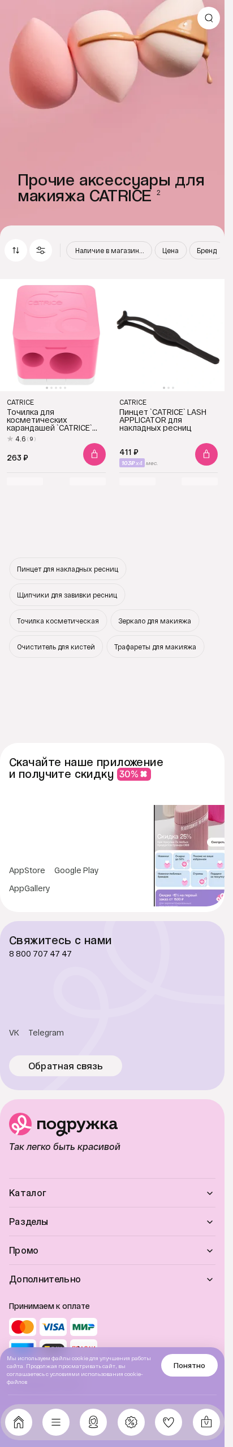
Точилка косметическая (58, 621)
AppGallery (29, 888)
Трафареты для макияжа (155, 647)
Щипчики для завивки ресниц (67, 595)
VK (14, 1032)
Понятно (189, 1365)
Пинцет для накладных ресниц (67, 569)
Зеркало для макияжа (154, 621)
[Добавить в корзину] (94, 454)
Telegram (46, 1032)
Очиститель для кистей (56, 647)
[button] (40, 250)
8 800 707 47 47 (40, 953)
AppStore (27, 870)
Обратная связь (65, 1066)
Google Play (76, 870)
